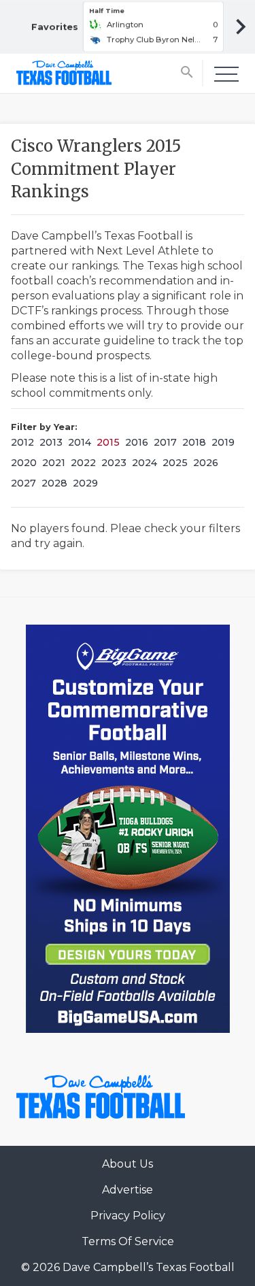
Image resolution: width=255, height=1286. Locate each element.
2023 (113, 463)
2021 (53, 463)
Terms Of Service (128, 1241)
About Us (127, 1163)
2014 (79, 442)
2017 (165, 442)
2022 (83, 463)
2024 (144, 463)
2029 (85, 483)
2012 (22, 442)
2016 (136, 442)
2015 (108, 442)
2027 (23, 483)
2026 (205, 463)
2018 (194, 442)
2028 (54, 483)
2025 (175, 463)
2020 (24, 463)
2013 (51, 442)
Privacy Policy (127, 1215)
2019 (223, 442)
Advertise (127, 1189)
